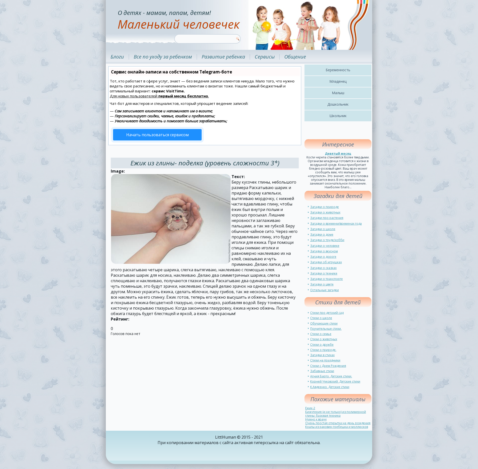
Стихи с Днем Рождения (328, 366)
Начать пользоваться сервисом (157, 134)
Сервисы (265, 56)
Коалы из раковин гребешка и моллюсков (336, 427)
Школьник (338, 115)
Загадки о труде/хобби (327, 240)
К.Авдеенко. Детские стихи (329, 387)
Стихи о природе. (323, 350)
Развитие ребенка (223, 56)
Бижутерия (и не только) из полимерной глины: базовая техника (335, 414)
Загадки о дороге (323, 257)
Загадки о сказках (323, 268)
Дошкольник (338, 104)
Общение (295, 56)
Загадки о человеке (324, 246)
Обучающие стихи (324, 323)
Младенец (338, 81)
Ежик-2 (310, 408)
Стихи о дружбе (322, 344)
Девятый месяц (338, 153)
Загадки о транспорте (326, 279)
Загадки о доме (321, 234)
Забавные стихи (322, 371)
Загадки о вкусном (324, 251)
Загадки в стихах (322, 355)
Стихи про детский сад (327, 313)
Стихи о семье (320, 334)
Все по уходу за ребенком (163, 56)
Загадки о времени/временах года (336, 223)
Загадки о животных (325, 212)
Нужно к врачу (316, 419)
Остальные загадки (324, 290)
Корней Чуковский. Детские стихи (335, 381)
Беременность (338, 69)
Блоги (117, 56)
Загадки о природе (324, 207)
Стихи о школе (321, 318)
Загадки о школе (322, 229)
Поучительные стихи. (326, 329)
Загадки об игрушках (326, 262)
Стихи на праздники (325, 360)
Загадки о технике (323, 273)
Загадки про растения (326, 218)
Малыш (338, 92)
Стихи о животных (323, 339)
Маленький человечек (178, 24)
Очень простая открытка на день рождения (337, 423)
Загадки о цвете (322, 284)
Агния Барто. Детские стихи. (331, 376)
